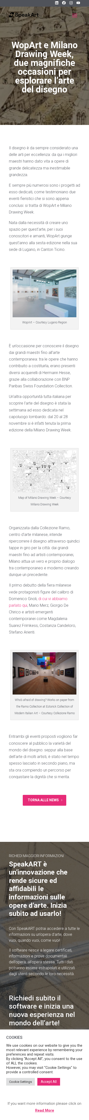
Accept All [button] (49, 1082)
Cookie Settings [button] (20, 1082)
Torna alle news (43, 800)
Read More (44, 1110)
